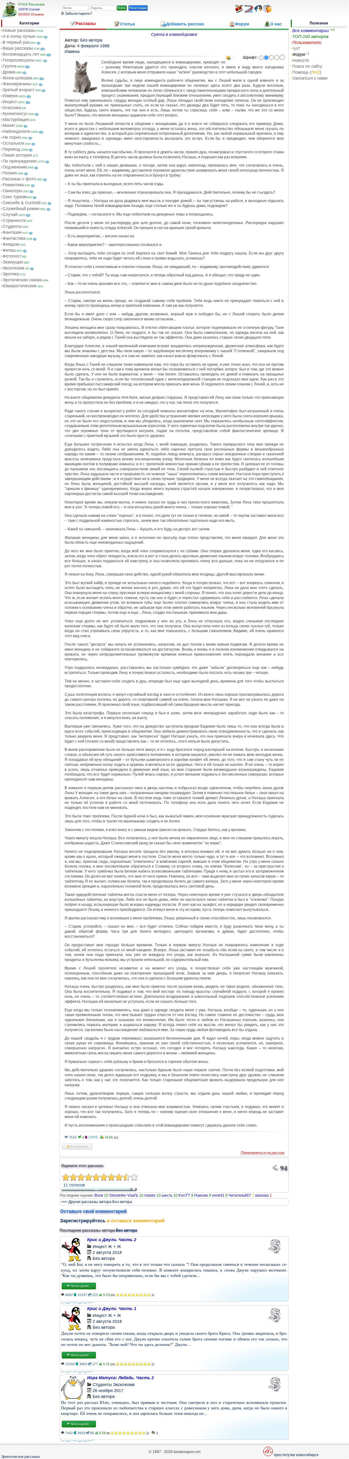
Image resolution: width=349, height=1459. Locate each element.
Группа (9, 66)
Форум (298, 54)
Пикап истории (17, 155)
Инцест (10, 101)
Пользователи (306, 42)
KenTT (184, 1195)
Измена (10, 95)
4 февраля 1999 (93, 45)
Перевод (11, 149)
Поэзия (10, 173)
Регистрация (138, 8)
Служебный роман (21, 208)
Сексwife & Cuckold (21, 202)
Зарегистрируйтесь (82, 1220)
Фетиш (9, 250)
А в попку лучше (19, 36)
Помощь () (306, 72)
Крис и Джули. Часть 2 (111, 1239)
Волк (98, 1195)
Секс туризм (15, 196)
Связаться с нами (309, 78)
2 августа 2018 (107, 1252)
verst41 (218, 1195)
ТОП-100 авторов (310, 36)
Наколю (201, 1195)
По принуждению (20, 161)
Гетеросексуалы (19, 60)
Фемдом (11, 244)
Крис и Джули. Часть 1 (111, 1308)
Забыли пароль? (78, 13)
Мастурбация (16, 119)
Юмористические (20, 285)
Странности (14, 220)
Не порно (12, 137)
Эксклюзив (13, 268)
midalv (150, 1195)
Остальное (13, 143)
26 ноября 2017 (108, 1390)
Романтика (13, 184)
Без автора (91, 40)
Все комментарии (310, 30)
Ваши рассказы (18, 48)
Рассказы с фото (19, 179)
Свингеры (12, 190)
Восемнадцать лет (21, 54)
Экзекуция (13, 262)
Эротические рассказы (20, 1456)
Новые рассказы (19, 30)
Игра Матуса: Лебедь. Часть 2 (120, 1377)
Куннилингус (15, 113)
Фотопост (12, 256)
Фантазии (12, 232)
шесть (167, 1195)
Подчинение (15, 167)
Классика (12, 107)
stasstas (262, 1195)
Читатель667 (239, 1195)
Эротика (11, 274)
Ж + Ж (114, 1246)
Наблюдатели (16, 131)
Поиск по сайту (307, 66)
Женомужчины (17, 84)
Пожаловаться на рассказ (262, 1153)
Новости (300, 60)
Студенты (12, 226)
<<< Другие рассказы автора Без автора (96, 1202)
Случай (10, 214)
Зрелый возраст (18, 89)
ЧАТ (296, 48)
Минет (9, 125)
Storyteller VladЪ (123, 1195)
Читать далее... (80, 1286)
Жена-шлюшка (17, 78)
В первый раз (16, 42)
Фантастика (14, 238)
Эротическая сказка (22, 280)
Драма (9, 72)
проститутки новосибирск (296, 1455)
